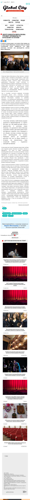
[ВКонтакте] (1, 41)
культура (5, 215)
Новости (6, 20)
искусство (11, 215)
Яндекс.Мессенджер (11, 225)
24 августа (5, 332)
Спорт (12, 25)
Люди (23, 20)
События (15, 20)
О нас (6, 456)
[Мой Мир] (5, 41)
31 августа (5, 264)
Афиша (15, 232)
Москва (15, 18)
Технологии (9, 29)
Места (11, 22)
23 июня (5, 401)
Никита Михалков (6, 213)
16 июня (5, 446)
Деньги (18, 27)
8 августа (5, 355)
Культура (20, 25)
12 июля (5, 377)
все (6, 25)
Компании (20, 29)
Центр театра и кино (16, 213)
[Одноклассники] (3, 41)
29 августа (5, 310)
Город (17, 22)
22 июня (5, 423)
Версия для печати (23, 204)
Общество (10, 27)
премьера (25, 213)
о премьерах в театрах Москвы (20, 180)
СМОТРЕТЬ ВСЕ (15, 237)
